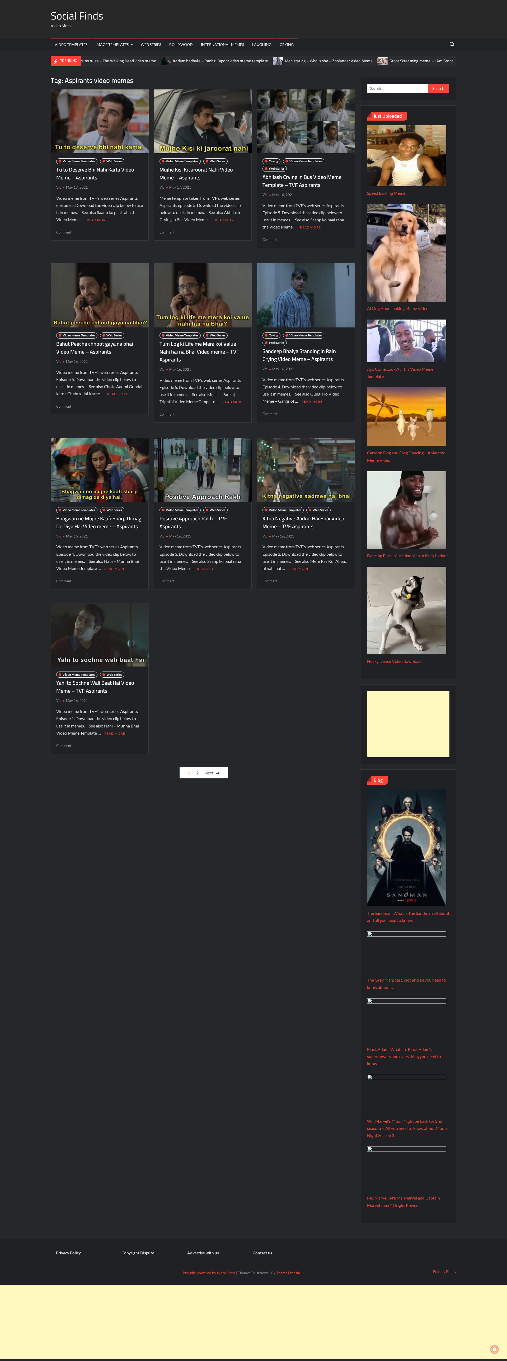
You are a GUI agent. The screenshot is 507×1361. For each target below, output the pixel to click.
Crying (287, 44)
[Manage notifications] (494, 1349)
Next (209, 772)
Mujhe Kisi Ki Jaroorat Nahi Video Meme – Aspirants (196, 173)
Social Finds (77, 16)
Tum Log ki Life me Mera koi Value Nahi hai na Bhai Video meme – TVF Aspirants (199, 351)
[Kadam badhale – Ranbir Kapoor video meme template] (123, 60)
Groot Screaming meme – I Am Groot (378, 61)
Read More (97, 220)
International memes (222, 44)
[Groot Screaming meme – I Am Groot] (340, 60)
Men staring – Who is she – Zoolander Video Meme (286, 61)
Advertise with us (203, 1252)
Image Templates (112, 44)
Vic (58, 187)
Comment (63, 232)
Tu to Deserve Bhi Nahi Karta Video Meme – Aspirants (95, 173)
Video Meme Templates (79, 161)
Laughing (261, 44)
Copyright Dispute (137, 1252)
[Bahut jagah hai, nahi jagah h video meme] (420, 60)
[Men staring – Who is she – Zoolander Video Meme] (235, 60)
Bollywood (181, 44)
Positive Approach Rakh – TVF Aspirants (193, 522)
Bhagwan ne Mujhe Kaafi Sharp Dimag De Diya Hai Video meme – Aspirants (98, 522)
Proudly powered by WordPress (209, 1272)
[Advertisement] (408, 724)
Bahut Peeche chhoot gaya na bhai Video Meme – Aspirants (94, 347)
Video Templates (71, 44)
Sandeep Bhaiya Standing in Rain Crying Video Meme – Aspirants (299, 355)
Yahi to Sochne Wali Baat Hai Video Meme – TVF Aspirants (95, 687)
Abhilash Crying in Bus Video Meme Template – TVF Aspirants (301, 181)
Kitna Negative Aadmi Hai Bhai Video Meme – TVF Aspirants (303, 522)
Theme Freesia (288, 1272)
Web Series (151, 44)
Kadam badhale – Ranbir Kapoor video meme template (177, 61)
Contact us (262, 1252)
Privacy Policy (68, 1252)
